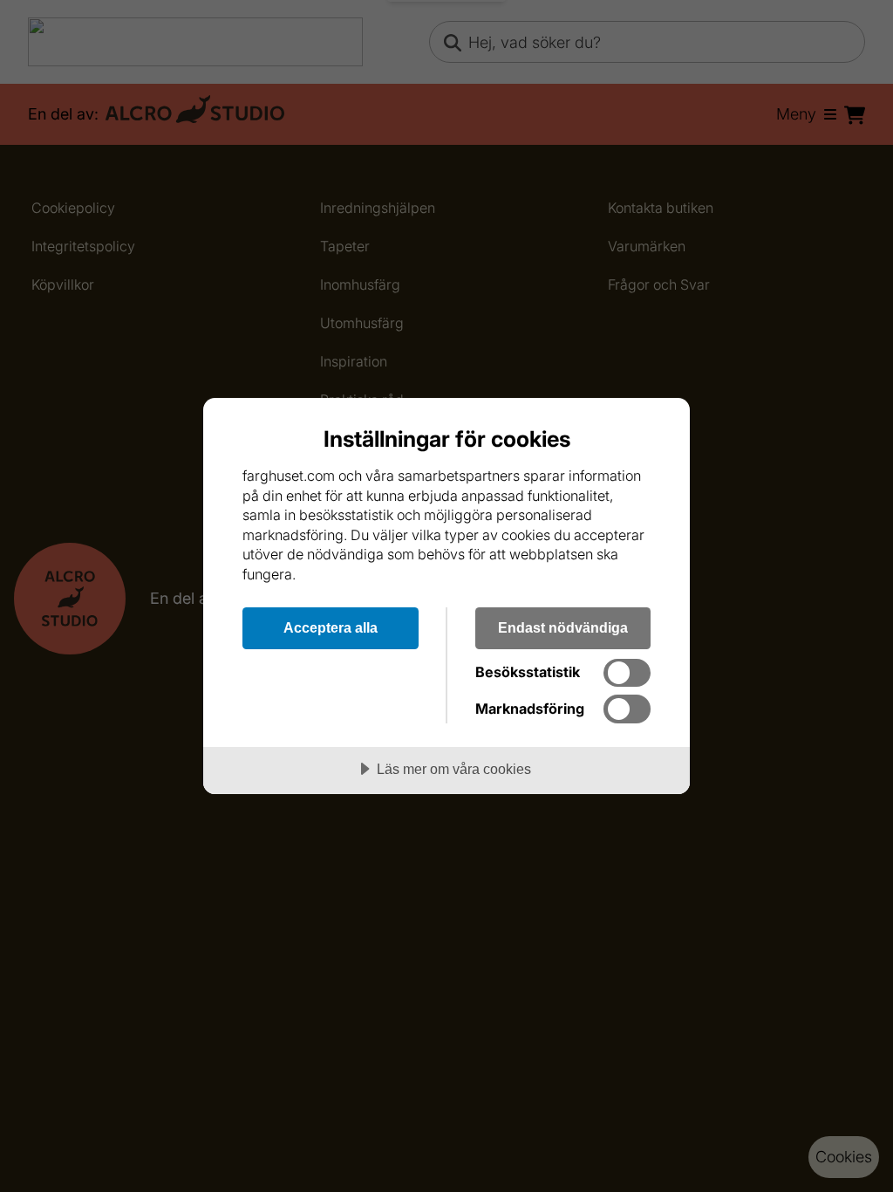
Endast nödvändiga (563, 627)
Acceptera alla (330, 627)
